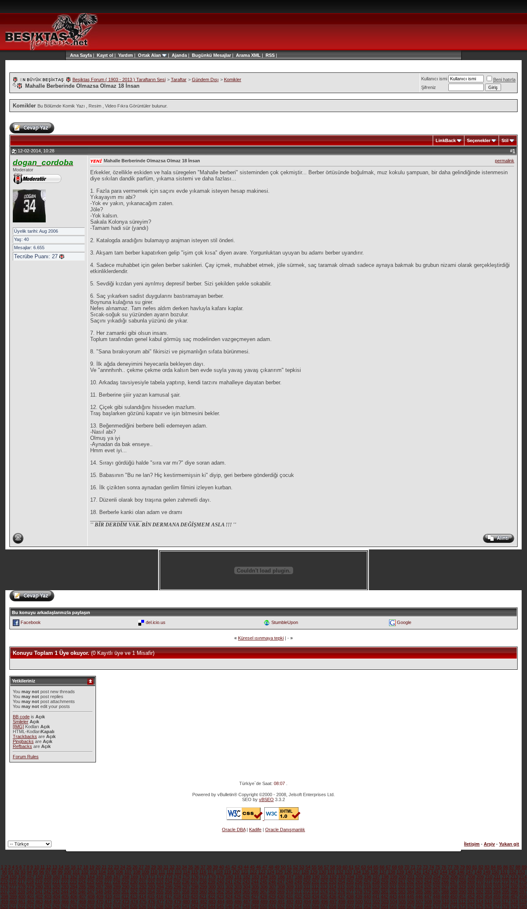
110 (153, 871)
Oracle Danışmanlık (285, 829)
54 (307, 867)
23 (116, 867)
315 (341, 886)
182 (246, 876)
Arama (243, 55)
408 (91, 896)
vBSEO (266, 799)
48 (270, 867)
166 (108, 876)
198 (385, 876)
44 (246, 867)
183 (255, 876)
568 (419, 906)
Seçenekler (478, 140)
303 (238, 886)
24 (122, 867)
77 (450, 867)
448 (436, 896)
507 (419, 901)
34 (184, 867)
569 (427, 906)
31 (165, 867)
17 (79, 867)
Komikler (232, 79)
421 (203, 896)
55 (314, 867)
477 (160, 901)
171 (151, 876)
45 (252, 867)
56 (320, 867)
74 (431, 867)
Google (404, 622)
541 (185, 906)
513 (471, 901)
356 (168, 891)
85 (499, 867)
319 (376, 886)
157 (30, 876)
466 (65, 901)
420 (194, 896)
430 (280, 896)
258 (376, 881)
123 (262, 871)
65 (375, 867)
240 (220, 881)
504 (393, 901)
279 (30, 886)
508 (428, 901)
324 (419, 886)
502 (376, 901)
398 (4, 896)
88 (517, 867)
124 (270, 871)
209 (480, 876)
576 (488, 906)
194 (350, 876)
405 (65, 896)
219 (38, 881)
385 (419, 891)
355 (159, 891)
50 (283, 867)
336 (523, 886)
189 (307, 876)
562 (367, 906)
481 (194, 901)
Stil (504, 140)
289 (117, 886)
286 (91, 886)
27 (141, 867)
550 (263, 906)
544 (211, 906)
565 (393, 906)
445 (410, 896)
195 (359, 876)
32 (172, 867)
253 (332, 881)
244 (255, 881)
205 (445, 876)
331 (479, 886)
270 (479, 881)
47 (264, 867)
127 (296, 871)
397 (523, 891)
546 (229, 906)
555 (306, 906)
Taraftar (179, 79)
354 (151, 891)
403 (47, 896)
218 (30, 881)
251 (315, 881)
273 (505, 881)
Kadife (255, 829)
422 (211, 896)
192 (333, 876)
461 (22, 901)
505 (402, 901)
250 (306, 881)
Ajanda (179, 55)
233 (159, 881)
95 (35, 871)
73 (425, 867)
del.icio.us (156, 622)
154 (4, 876)
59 (338, 867)
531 (99, 906)
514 (479, 901)
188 (298, 876)
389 (453, 891)
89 (524, 867)
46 (258, 867)
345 (73, 891)
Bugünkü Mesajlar (211, 55)
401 (30, 896)
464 (47, 901)
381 (384, 891)
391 (471, 891)
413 (134, 896)
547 (237, 906)
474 (134, 901)
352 (134, 891)
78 (456, 867)
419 (185, 896)
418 (177, 896)
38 (209, 867)
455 (497, 896)
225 (90, 881)
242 (237, 881)
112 (169, 871)
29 (153, 867)
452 (471, 896)
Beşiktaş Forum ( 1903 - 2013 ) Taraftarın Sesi (119, 79)
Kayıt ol (105, 55)
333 (497, 886)
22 (110, 867)
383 (402, 891)
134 (357, 871)
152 (512, 871)
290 (125, 886)
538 (159, 906)
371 (298, 891)
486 (238, 901)
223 (73, 881)
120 (236, 871)
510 (445, 901)
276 (4, 886)
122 (253, 871)
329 (462, 886)
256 (358, 881)
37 (203, 867)
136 (374, 871)
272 (497, 881)
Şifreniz (428, 87)
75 (437, 867)
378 (358, 891)
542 (194, 906)
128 (305, 871)
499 (350, 901)
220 (47, 881)
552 (280, 906)
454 (488, 896)
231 (142, 881)
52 (295, 867)
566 (402, 906)
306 (264, 886)
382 (393, 891)
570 (436, 906)
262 (410, 881)
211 (497, 876)
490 (272, 901)
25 (128, 867)
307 (272, 886)
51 (289, 867)
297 (186, 886)
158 (39, 876)
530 (90, 906)
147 (469, 871)
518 (514, 901)
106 (119, 871)
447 (427, 896)
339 (21, 891)
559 (341, 906)
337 (4, 891)
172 (160, 876)
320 (384, 886)
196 (367, 876)
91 (10, 871)
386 (427, 891)
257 (367, 881)
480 (186, 901)
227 (108, 881)
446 (419, 896)
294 (160, 886)
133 (348, 871)
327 (445, 886)
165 (99, 876)
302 (229, 886)
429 (272, 896)
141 (417, 871)
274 (514, 881)
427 (255, 896)
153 (521, 871)
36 (196, 867)
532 (108, 906)
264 (427, 881)
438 (350, 896)
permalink (504, 160)
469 (91, 901)
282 (56, 886)
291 (134, 886)
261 (402, 881)
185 (272, 876)
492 (290, 901)
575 (479, 906)
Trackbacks (25, 736)
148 (478, 871)
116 (202, 871)
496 (324, 901)
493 (298, 901)
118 (219, 871)
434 (315, 896)
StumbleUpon (284, 622)
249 (298, 881)
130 (322, 871)
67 (388, 867)
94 (29, 871)
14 (60, 867)
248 (289, 881)
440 (367, 896)
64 (369, 867)
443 (393, 896)
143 (434, 871)
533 (116, 906)
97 (47, 871)
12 (48, 867)
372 (306, 891)
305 (255, 886)
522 (21, 906)
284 (73, 886)
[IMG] (18, 726)
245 (263, 881)
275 (523, 881)
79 (462, 867)
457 (514, 896)
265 (436, 881)
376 (341, 891)
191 (324, 876)
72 (419, 867)
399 (13, 896)
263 (419, 881)
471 (108, 901)
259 (384, 881)
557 (324, 906)
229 (125, 881)
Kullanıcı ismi (434, 78)
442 (384, 896)
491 (281, 901)
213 (514, 876)
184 (264, 876)
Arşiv (489, 843)
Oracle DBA (233, 829)
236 (185, 881)
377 (350, 891)
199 (393, 876)
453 (479, 896)
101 (76, 871)
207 (462, 876)
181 (238, 876)
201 (411, 876)
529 (82, 906)
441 (376, 896)
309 (290, 886)
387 (436, 891)
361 (211, 891)
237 (194, 881)
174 (177, 876)
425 (237, 896)
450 (453, 896)
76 (443, 867)
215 (4, 881)
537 (151, 906)
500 (359, 901)
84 (493, 867)
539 (168, 906)
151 (504, 871)
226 (99, 881)
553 (289, 906)
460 (13, 901)
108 (136, 871)
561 (358, 906)
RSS (270, 55)
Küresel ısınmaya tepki (261, 638)
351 (125, 891)
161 (65, 876)
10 (36, 867)
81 (474, 867)
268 (462, 881)
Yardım (125, 55)
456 (505, 896)
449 (445, 896)
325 (427, 886)
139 (400, 871)
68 (394, 867)
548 (246, 906)
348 (99, 891)
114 (186, 871)
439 (358, 896)
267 (453, 881)
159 (47, 876)
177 (203, 876)
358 (185, 891)
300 (212, 886)
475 (143, 901)
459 (4, 901)
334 (505, 886)
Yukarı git (509, 843)
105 (110, 871)
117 (211, 871)
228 (116, 881)
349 (108, 891)
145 (452, 871)
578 (505, 906)
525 (47, 906)
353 (142, 891)
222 (64, 881)
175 (186, 876)
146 (460, 871)
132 (339, 871)
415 (151, 896)
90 (4, 871)
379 (367, 891)
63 (363, 867)
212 (505, 876)
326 (436, 886)
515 (488, 901)
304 (246, 886)
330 (471, 886)
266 (445, 881)
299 (203, 886)
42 (233, 867)
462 (30, 901)
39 (215, 867)
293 (151, 886)
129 (313, 871)
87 (511, 867)
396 (514, 891)
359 (194, 891)
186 (281, 876)
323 (410, 886)
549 (255, 906)
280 (39, 886)
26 (135, 867)
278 (22, 886)
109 (145, 871)
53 (301, 867)
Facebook (31, 622)
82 (480, 867)
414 (142, 896)
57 (326, 867)
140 (409, 871)
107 (128, 871)
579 (514, 906)
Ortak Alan (149, 55)
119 (227, 871)
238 (203, 881)
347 (90, 891)
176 (194, 876)
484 (220, 901)
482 (203, 901)
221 (56, 881)
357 (177, 891)
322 (402, 886)
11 (42, 867)
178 (212, 876)
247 (280, 881)
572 (453, 906)
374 (324, 891)
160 (56, 876)
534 (125, 906)
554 (298, 906)
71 (412, 867)
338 (12, 891)
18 (85, 867)
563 (376, 906)
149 (486, 871)
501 (367, 901)
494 (307, 901)
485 (229, 901)
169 (134, 876)
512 (462, 901)
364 (237, 891)
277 (13, 886)
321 (393, 886)
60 (345, 867)
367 (263, 891)
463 (39, 901)
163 (82, 876)
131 (331, 871)
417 (168, 896)
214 (523, 876)
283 (65, 886)
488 (255, 901)
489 (264, 901)
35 (190, 867)
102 (85, 871)
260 (393, 881)
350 (116, 891)
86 (505, 867)
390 (462, 891)
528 (73, 906)
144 (443, 871)
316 (350, 886)
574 (471, 906)
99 (60, 871)
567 (410, 906)
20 (98, 867)
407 (82, 896)
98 (53, 871)
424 (229, 896)
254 (341, 881)
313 (324, 886)
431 (289, 896)
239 (211, 881)
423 (220, 896)
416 (159, 896)
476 (151, 901)
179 (220, 876)
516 (497, 901)
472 (117, 901)
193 (341, 876)
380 (376, 891)
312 (315, 886)
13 (54, 867)
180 (229, 876)
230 (134, 881)
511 (453, 901)
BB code (21, 716)
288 (108, 886)
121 (244, 871)
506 (411, 901)
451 (462, 896)
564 (384, 906)
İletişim (472, 843)
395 (505, 891)
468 (82, 901)
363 (229, 891)
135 (365, 871)
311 (306, 886)
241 (229, 881)
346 (82, 891)
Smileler (20, 721)
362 (220, 891)
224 (82, 881)
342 (47, 891)
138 (391, 871)
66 (382, 867)
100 (67, 871)
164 (91, 876)
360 (203, 891)
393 (488, 891)
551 (272, 906)
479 (177, 901)
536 (142, 906)
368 (272, 891)
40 (221, 867)
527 (64, 906)
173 (169, 876)
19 (91, 867)
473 (125, 901)
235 (177, 881)
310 (298, 886)
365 (246, 891)
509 (437, 901)
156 (22, 876)
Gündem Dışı (205, 79)
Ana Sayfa (81, 55)
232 (151, 881)
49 (277, 867)
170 (143, 876)
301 (220, 886)
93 (23, 871)
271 (488, 881)
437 (341, 896)
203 (428, 876)
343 (56, 891)
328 (453, 886)
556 (315, 906)
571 (445, 906)
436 (332, 896)
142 (426, 871)
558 (332, 906)
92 (16, 871)
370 (289, 891)
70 (406, 867)
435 (324, 896)
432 (298, 896)
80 (468, 867)
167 (117, 876)
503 (385, 901)
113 (178, 871)
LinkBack (446, 140)
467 (73, 901)
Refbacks (22, 746)
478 (169, 901)
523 (30, 906)
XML (256, 55)
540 (177, 906)
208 (471, 876)
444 (402, 896)
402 (39, 896)
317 (358, 886)
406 (73, 896)
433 (306, 896)
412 (125, 896)
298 (194, 886)
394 (497, 891)
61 (351, 867)
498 (341, 901)
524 (38, 906)
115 (194, 871)
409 (99, 896)
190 (315, 876)
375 (332, 891)
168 (125, 876)
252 (324, 881)
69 (400, 867)
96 (41, 871)
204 (437, 876)
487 (246, 901)
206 (454, 876)
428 (263, 896)
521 (12, 906)
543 (203, 906)
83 (487, 867)
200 (402, 876)
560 (350, 906)
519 (523, 901)
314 (332, 886)
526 (56, 906)
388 (445, 891)
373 (315, 891)
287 (99, 886)
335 (514, 886)
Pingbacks (23, 741)
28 (147, 867)
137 (383, 871)
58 (332, 867)
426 (246, 896)
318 (367, 886)
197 (376, 876)
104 (102, 871)
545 (220, 906)
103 (93, 871)
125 (279, 871)
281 (47, 886)
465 (56, 901)
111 (162, 871)
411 (116, 896)
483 (212, 901)
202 (419, 876)
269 (471, 881)
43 (240, 867)
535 (134, 906)
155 (13, 876)
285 (82, 886)
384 (410, 891)
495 (315, 901)
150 (495, 871)
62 (357, 867)
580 (523, 906)
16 (73, 867)
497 (333, 901)
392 (479, 891)
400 (22, 896)
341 (38, 891)
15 (67, 867)
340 (30, 891)
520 (4, 906)
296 (177, 886)
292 (143, 886)
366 (255, 891)
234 (168, 881)
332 (488, 886)
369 (280, 891)
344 (64, 891)
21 (104, 867)
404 (56, 896)
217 (21, 881)
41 (227, 867)
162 (73, 876)
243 (246, 881)
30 (159, 867)
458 (523, 896)
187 (290, 876)
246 (272, 881)
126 (287, 871)
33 (178, 867)
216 (12, 881)
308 (281, 886)
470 (99, 901)
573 (462, 906)
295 (169, 886)
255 (350, 881)
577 (497, 906)
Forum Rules (26, 756)
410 (108, 896)
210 (488, 876)
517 (505, 901)
